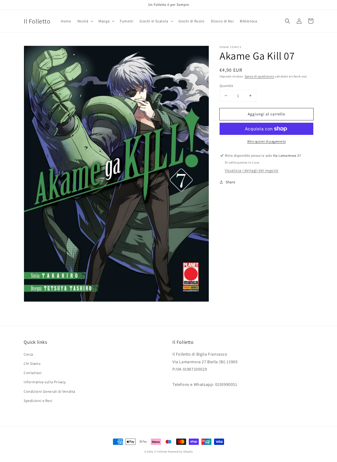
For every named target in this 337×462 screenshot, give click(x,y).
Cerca (28, 354)
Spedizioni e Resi (38, 400)
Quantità (226, 85)
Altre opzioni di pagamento (266, 141)
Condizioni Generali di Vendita (49, 391)
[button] (85, 21)
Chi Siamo (32, 363)
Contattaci (33, 372)
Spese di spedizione (259, 76)
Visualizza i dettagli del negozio (252, 170)
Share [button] (230, 182)
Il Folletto (160, 451)
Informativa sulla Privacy (45, 382)
